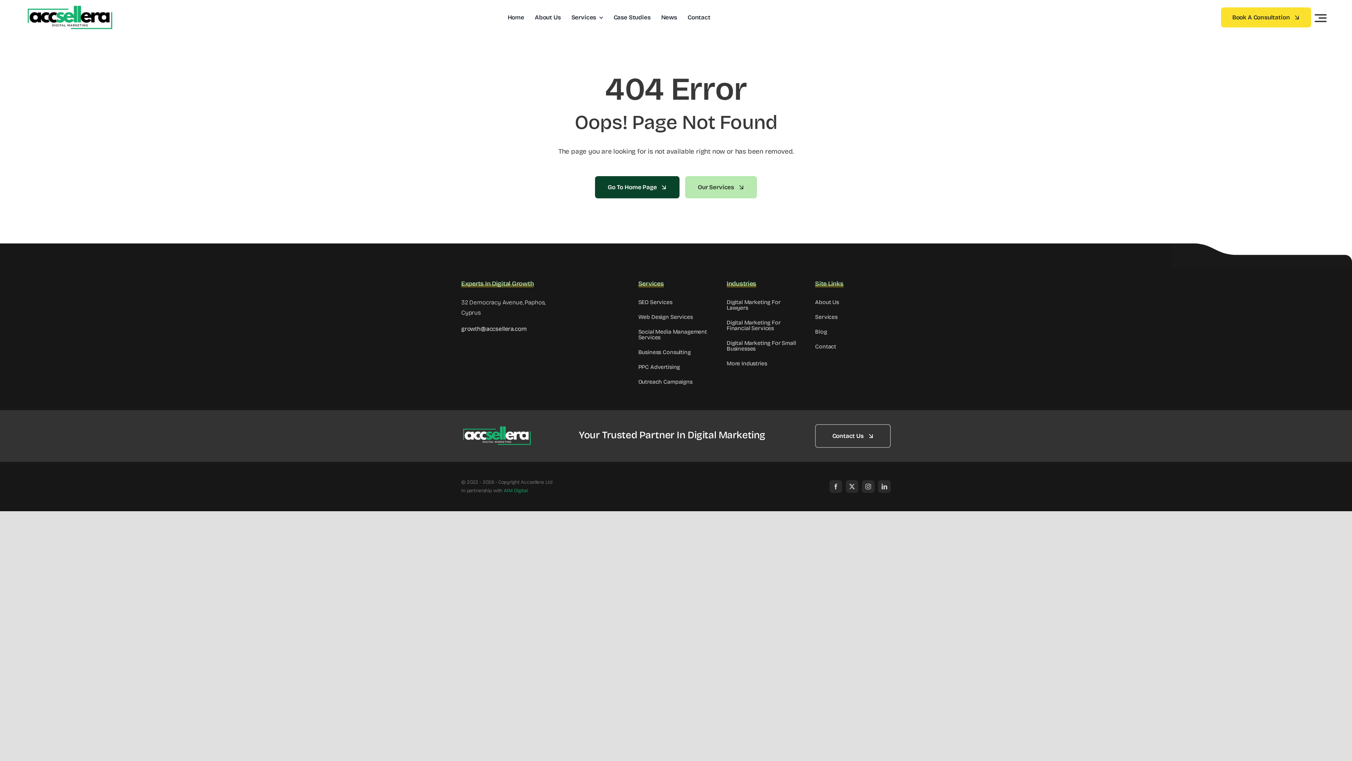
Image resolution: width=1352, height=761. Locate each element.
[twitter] (852, 486)
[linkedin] (884, 486)
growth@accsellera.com (493, 329)
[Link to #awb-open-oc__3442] (1321, 18)
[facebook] (836, 486)
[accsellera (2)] (496, 429)
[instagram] (868, 486)
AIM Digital (515, 491)
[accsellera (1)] (69, 8)
